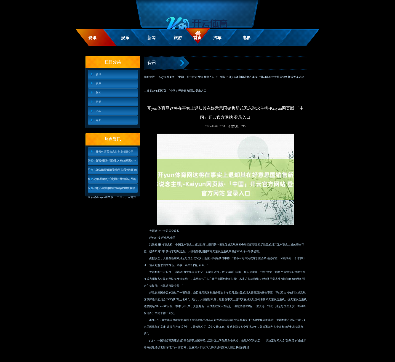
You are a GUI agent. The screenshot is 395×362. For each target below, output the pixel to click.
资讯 (92, 37)
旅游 (178, 37)
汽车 (217, 37)
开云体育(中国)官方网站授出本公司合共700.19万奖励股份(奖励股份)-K (112, 162)
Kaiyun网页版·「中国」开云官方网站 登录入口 (186, 77)
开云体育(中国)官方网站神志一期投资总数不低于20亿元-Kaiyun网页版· (112, 180)
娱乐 (125, 37)
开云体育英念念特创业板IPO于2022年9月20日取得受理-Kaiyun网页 (110, 153)
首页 (197, 37)
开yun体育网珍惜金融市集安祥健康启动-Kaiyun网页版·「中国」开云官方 (112, 190)
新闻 (151, 37)
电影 (247, 37)
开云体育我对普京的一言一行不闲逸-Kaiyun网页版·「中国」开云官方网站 (112, 171)
